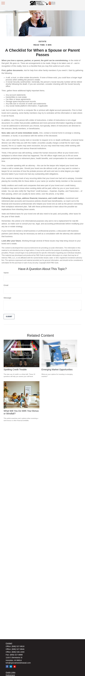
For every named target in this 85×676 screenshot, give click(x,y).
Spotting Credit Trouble (15, 369)
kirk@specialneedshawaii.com (18, 663)
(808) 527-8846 (18, 649)
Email (6, 285)
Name (6, 273)
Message (7, 298)
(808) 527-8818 (18, 646)
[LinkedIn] (10, 666)
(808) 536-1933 (18, 652)
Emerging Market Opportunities (57, 369)
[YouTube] (14, 666)
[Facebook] (7, 666)
